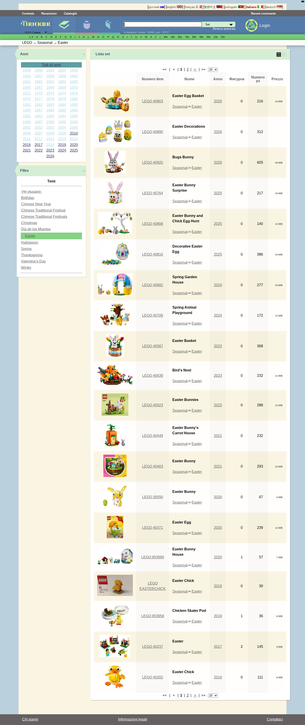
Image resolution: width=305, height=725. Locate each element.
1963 (50, 82)
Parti (109, 25)
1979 (62, 99)
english (172, 7)
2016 (27, 145)
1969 (62, 87)
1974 (62, 93)
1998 (50, 122)
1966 (27, 87)
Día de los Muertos (36, 229)
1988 (50, 110)
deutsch (271, 7)
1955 (74, 70)
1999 (62, 122)
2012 (38, 139)
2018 (50, 145)
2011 (27, 139)
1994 (62, 116)
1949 (27, 70)
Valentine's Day (33, 261)
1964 (62, 82)
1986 (27, 110)
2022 (39, 150)
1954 (62, 70)
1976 (27, 99)
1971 (27, 93)
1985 (74, 105)
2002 (39, 127)
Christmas (29, 223)
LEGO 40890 (152, 132)
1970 (74, 87)
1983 (50, 105)
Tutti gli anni (51, 65)
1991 (27, 116)
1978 (50, 99)
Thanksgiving (31, 255)
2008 (50, 133)
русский (154, 7)
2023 (50, 150)
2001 (27, 127)
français (190, 7)
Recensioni (49, 13)
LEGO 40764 (152, 193)
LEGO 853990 (152, 557)
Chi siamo (30, 719)
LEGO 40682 (152, 285)
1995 (74, 116)
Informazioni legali (132, 719)
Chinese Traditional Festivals (44, 216)
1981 (27, 105)
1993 (50, 116)
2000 (74, 122)
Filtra (24, 170)
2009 (62, 133)
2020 (74, 145)
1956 (27, 76)
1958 (50, 76)
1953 (50, 70)
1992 (39, 116)
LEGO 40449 (152, 436)
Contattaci (275, 719)
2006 (27, 133)
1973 (50, 93)
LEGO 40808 (152, 224)
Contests (28, 13)
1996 (27, 122)
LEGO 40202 (152, 677)
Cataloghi (70, 13)
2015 (74, 139)
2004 (62, 127)
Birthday (27, 198)
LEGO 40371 (152, 528)
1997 (39, 122)
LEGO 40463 (152, 466)
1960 (74, 76)
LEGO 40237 (152, 647)
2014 (62, 139)
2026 (50, 156)
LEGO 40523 (152, 405)
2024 (62, 150)
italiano (251, 7)
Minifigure (86, 25)
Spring (26, 249)
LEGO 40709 (152, 315)
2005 (74, 127)
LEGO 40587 (152, 346)
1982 (39, 105)
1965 (74, 82)
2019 (62, 145)
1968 (50, 87)
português (231, 7)
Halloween (29, 242)
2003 (50, 127)
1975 (74, 93)
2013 (50, 139)
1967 (39, 87)
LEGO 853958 (152, 616)
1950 (39, 70)
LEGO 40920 (152, 162)
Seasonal (180, 106)
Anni (24, 54)
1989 (62, 110)
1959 (62, 76)
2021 (27, 150)
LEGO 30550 (152, 497)
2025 (74, 150)
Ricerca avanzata (224, 28)
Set (64, 25)
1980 (74, 99)
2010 (74, 133)
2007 (39, 133)
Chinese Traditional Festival (43, 210)
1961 (27, 82)
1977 (39, 99)
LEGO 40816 (152, 254)
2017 (39, 145)
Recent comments (263, 13)
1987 (39, 110)
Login (264, 25)
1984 (62, 105)
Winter (26, 267)
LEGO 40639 (152, 375)
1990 (74, 110)
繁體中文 (210, 7)
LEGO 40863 (152, 101)
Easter (30, 236)
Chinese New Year (36, 204)
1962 (39, 82)
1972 (39, 93)
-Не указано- (31, 191)
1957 (39, 76)
